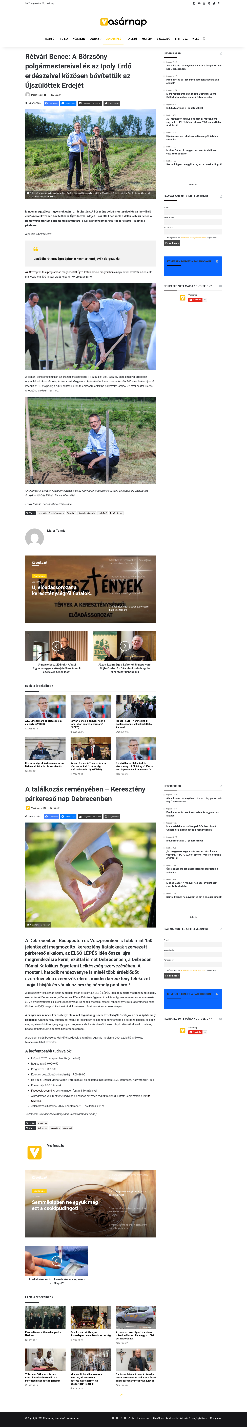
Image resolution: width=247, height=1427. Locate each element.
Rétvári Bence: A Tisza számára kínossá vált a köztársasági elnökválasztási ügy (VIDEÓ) (88, 766)
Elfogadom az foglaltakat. (192, 237)
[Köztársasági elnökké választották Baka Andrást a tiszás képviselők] (45, 748)
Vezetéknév (169, 217)
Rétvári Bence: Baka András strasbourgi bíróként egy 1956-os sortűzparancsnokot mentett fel (134, 766)
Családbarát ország (86, 513)
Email (166, 207)
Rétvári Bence (116, 513)
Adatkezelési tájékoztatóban (193, 237)
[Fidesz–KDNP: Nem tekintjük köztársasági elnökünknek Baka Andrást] (136, 706)
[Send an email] (45, 95)
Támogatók (215, 1418)
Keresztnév (169, 227)
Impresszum (143, 1418)
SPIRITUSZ (181, 39)
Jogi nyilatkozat (200, 1418)
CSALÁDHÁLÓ (113, 39)
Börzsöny (71, 513)
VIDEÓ (195, 39)
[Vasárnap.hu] (123, 22)
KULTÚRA (147, 39)
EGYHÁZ (94, 39)
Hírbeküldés (157, 1418)
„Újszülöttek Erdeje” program (51, 513)
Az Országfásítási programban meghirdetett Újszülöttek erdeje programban (69, 272)
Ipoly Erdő (102, 513)
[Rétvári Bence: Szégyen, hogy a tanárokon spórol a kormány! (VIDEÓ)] (91, 706)
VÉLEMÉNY (79, 39)
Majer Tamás (37, 95)
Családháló (39, 576)
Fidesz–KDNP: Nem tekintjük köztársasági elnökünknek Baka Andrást (134, 724)
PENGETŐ (131, 39)
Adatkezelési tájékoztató (178, 1418)
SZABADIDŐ (163, 39)
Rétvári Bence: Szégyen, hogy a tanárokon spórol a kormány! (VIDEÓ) (88, 724)
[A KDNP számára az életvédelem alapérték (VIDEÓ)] (45, 706)
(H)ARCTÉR (49, 39)
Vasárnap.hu (73, 1418)
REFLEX (64, 39)
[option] (90, 589)
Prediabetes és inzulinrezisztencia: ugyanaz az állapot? (64, 590)
